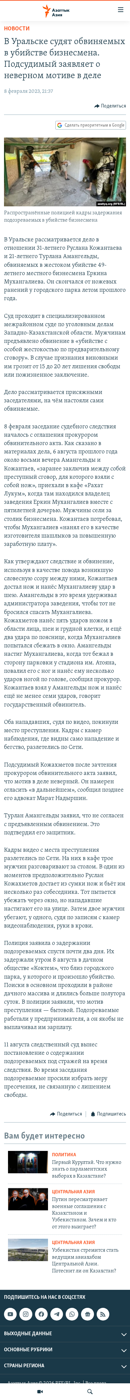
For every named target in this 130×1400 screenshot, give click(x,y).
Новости (17, 29)
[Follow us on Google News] (87, 1314)
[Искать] (90, 1391)
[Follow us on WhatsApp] (72, 1314)
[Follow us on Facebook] (41, 1314)
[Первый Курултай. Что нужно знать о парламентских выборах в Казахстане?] (28, 1162)
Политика (64, 1155)
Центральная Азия (73, 1192)
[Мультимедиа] (40, 1391)
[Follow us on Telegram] (56, 1314)
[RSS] (103, 1314)
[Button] (110, 106)
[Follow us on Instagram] (25, 1314)
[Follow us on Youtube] (10, 1314)
